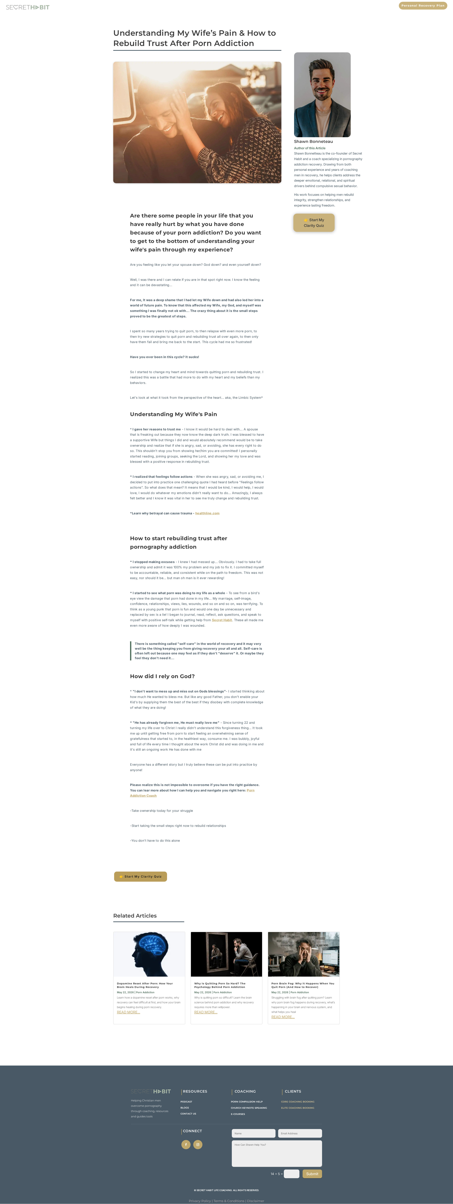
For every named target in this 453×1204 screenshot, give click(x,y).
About (323, 5)
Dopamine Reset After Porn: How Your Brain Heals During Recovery (145, 985)
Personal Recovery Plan (423, 5)
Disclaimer (255, 1201)
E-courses (238, 1114)
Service (368, 5)
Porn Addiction (145, 992)
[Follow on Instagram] (197, 1144)
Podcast (186, 1101)
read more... (128, 1012)
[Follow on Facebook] (186, 1144)
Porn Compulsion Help (247, 1101)
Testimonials (345, 5)
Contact (387, 5)
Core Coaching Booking (297, 1101)
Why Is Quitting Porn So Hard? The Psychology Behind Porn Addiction (220, 985)
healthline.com (207, 513)
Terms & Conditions (229, 1201)
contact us (188, 1113)
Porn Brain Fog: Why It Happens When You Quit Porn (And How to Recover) (302, 985)
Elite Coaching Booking (297, 1107)
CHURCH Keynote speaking (249, 1107)
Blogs (184, 1107)
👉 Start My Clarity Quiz (140, 876)
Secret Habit (222, 620)
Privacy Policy (200, 1201)
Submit (312, 1174)
